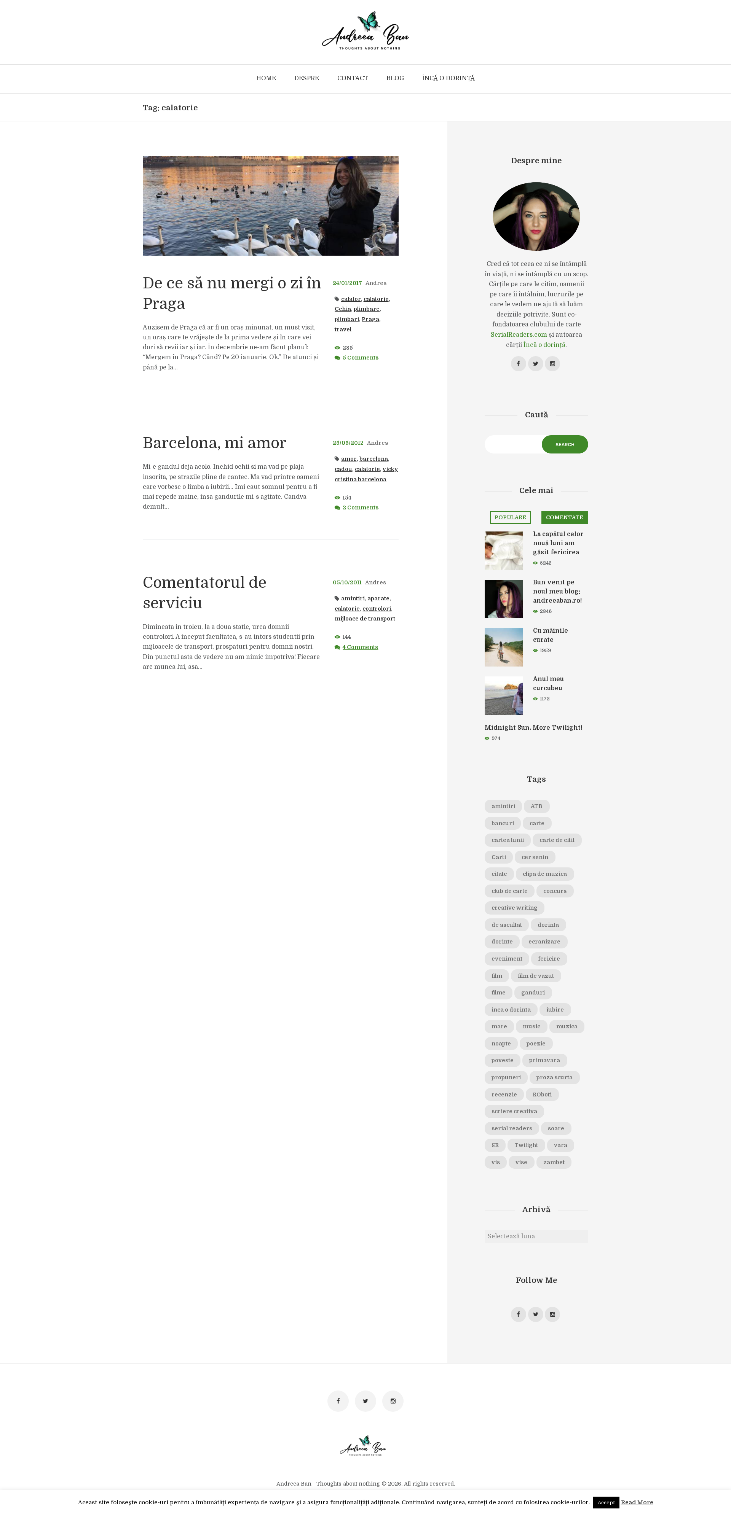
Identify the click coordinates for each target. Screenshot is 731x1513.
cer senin (535, 857)
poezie (536, 1043)
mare (499, 1026)
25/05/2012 (348, 443)
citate (499, 874)
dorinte (502, 942)
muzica (567, 1026)
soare (556, 1128)
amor (349, 459)
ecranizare (544, 942)
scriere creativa (514, 1111)
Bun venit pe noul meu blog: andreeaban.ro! (557, 591)
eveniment (507, 959)
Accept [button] (606, 1502)
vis (496, 1162)
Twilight (526, 1145)
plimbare (367, 309)
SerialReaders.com (519, 334)
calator (351, 299)
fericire (549, 959)
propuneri (506, 1077)
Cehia (343, 309)
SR (495, 1145)
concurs (555, 891)
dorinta (548, 925)
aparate (378, 598)
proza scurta (554, 1077)
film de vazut (536, 976)
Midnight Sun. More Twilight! (533, 727)
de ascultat (507, 925)
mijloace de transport (365, 619)
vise (521, 1162)
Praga (370, 319)
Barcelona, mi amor (214, 443)
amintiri (353, 598)
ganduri (533, 993)
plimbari (347, 319)
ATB (537, 806)
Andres (376, 283)
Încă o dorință (544, 345)
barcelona (373, 459)
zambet (554, 1162)
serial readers (512, 1128)
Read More (637, 1502)
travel (343, 329)
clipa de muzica (545, 874)
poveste (503, 1060)
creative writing (515, 908)
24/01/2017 (347, 283)
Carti (499, 857)
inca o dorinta (511, 1010)
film (497, 976)
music (531, 1026)
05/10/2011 (347, 582)
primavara (544, 1060)
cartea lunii (508, 840)
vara (560, 1145)
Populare (510, 517)
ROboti (542, 1094)
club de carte (510, 891)
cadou (343, 469)
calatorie (376, 299)
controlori (376, 609)
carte (537, 823)
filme (499, 993)
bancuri (503, 823)
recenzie (504, 1094)
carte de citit (557, 840)
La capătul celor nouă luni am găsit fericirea (558, 543)
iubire (555, 1010)
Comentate (564, 517)
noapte (501, 1043)
